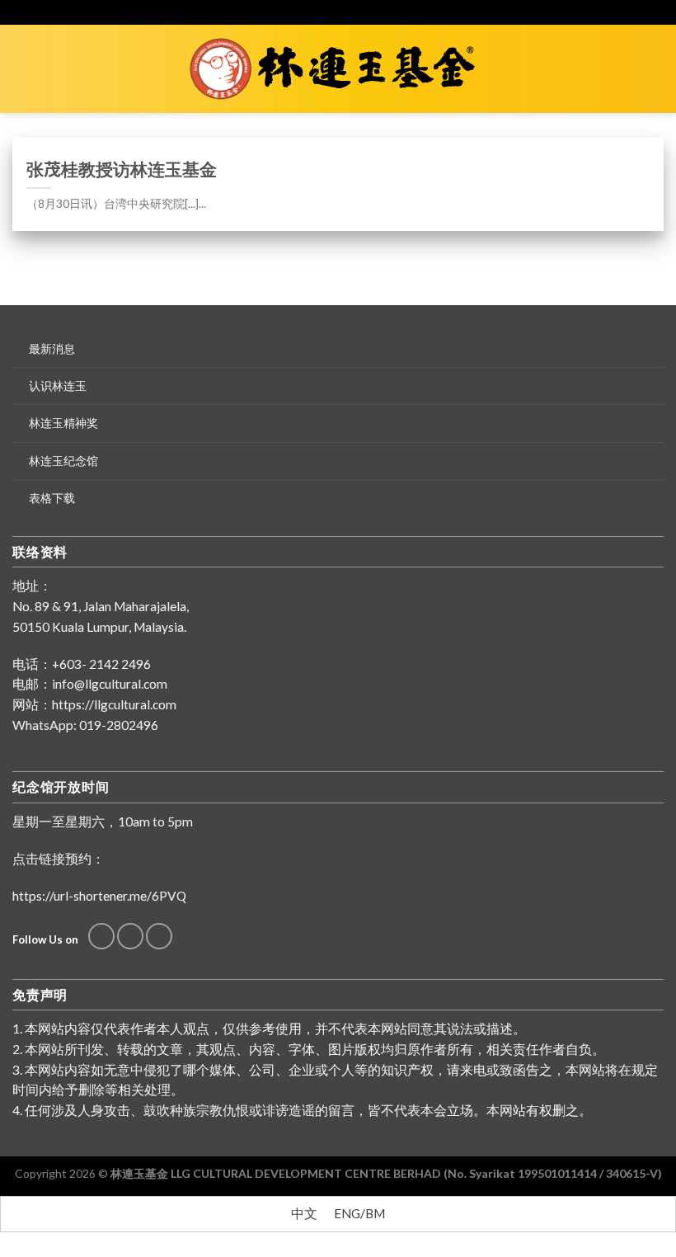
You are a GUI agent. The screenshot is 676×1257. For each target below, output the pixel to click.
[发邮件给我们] (130, 936)
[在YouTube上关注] (159, 936)
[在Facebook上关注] (101, 936)
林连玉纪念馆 (63, 461)
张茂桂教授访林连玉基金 (121, 169)
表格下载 (52, 498)
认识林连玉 (58, 386)
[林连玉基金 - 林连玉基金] (338, 69)
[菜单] (22, 68)
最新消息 (52, 348)
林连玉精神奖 (63, 423)
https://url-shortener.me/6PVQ (99, 895)
